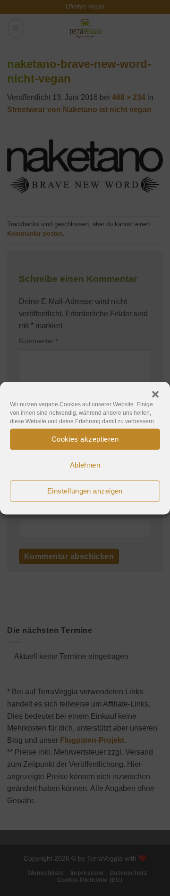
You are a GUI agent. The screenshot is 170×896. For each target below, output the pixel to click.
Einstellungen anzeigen (85, 491)
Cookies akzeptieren (85, 439)
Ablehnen (85, 465)
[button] (155, 394)
